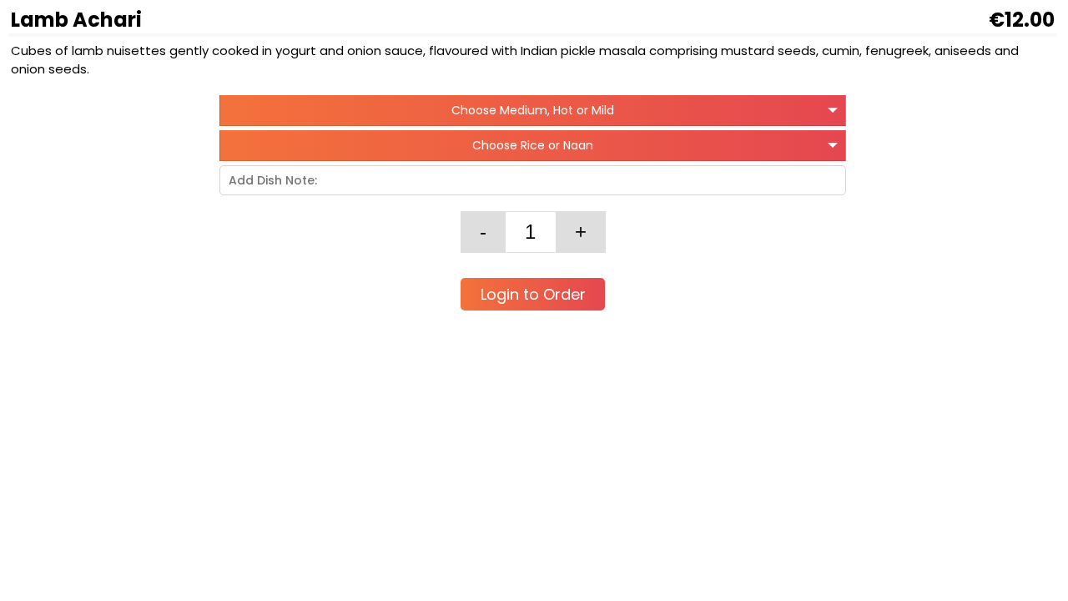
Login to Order (533, 294)
